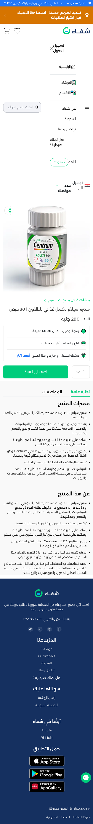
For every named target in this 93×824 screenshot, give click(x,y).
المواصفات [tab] (52, 392)
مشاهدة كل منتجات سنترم (68, 300)
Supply (47, 730)
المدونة (70, 119)
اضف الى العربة (35, 372)
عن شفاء (69, 108)
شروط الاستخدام (81, 817)
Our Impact (46, 656)
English (59, 162)
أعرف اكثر (23, 355)
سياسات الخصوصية (56, 817)
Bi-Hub (47, 738)
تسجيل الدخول (59, 48)
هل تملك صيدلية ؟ (47, 678)
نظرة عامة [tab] (80, 391)
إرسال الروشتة (46, 698)
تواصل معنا (67, 129)
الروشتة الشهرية (46, 705)
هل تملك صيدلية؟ (57, 142)
